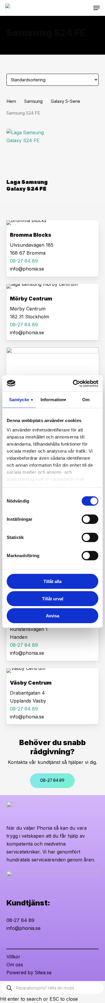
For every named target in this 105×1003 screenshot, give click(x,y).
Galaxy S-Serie (65, 101)
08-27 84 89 (20, 920)
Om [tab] (86, 399)
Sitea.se (43, 972)
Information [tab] (52, 399)
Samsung (33, 101)
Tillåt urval (52, 598)
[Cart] (87, 8)
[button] (96, 8)
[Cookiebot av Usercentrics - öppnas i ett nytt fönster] (74, 383)
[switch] (90, 519)
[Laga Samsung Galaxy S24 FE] (28, 151)
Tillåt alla (52, 581)
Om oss (14, 964)
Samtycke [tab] (19, 399)
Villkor (13, 957)
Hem (11, 101)
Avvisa (52, 615)
